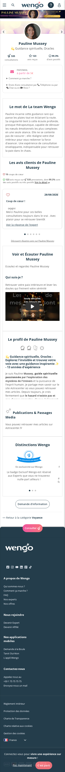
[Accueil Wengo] (19, 548)
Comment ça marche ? (20, 78)
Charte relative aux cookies (18, 726)
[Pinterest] (26, 567)
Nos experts (10, 599)
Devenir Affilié (11, 627)
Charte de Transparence (16, 718)
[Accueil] (32, 5)
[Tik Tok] (30, 567)
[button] (25, 234)
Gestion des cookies (14, 733)
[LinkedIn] (21, 567)
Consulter (31, 528)
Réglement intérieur (14, 703)
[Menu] (4, 5)
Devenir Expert (12, 622)
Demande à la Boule (14, 649)
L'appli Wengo (11, 657)
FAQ (6, 595)
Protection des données (16, 711)
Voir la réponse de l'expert (22, 224)
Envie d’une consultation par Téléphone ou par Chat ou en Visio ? (33, 86)
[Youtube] (17, 567)
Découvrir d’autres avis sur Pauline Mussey (32, 240)
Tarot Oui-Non (11, 653)
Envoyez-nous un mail (15, 685)
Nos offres (9, 603)
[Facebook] (7, 567)
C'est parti (44, 765)
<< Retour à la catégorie (22, 517)
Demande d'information (32, 504)
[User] (60, 5)
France (13, 740)
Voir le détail (41, 182)
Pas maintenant (22, 765)
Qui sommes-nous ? (14, 586)
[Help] (51, 5)
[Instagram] (12, 567)
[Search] (13, 5)
